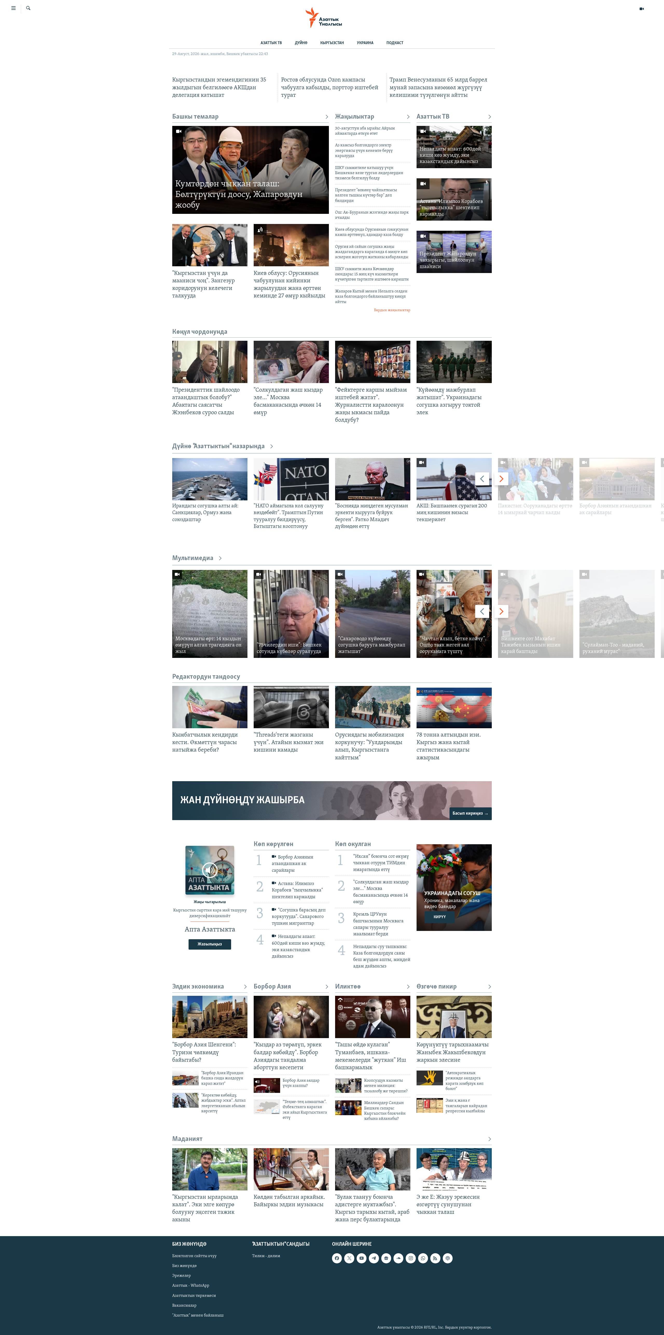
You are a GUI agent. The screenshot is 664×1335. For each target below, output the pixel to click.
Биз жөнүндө (184, 1266)
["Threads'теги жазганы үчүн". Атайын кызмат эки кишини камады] (291, 707)
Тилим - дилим (266, 1256)
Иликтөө (348, 986)
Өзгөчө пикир (437, 986)
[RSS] (435, 1258)
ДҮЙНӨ (301, 43)
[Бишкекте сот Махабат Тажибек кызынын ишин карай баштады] (535, 614)
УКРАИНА (365, 43)
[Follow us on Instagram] (411, 1258)
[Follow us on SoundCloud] (398, 1258)
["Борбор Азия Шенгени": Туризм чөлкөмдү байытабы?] (209, 1017)
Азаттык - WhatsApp (190, 1286)
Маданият (187, 1139)
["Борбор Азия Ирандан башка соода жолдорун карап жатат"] (185, 1078)
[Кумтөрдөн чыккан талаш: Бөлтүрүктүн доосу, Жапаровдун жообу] (250, 170)
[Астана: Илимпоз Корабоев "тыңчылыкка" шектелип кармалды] (454, 199)
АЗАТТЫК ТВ (271, 43)
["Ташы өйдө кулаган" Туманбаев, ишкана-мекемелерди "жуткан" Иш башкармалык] (372, 1017)
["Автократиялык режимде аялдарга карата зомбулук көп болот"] (430, 1078)
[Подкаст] (448, 1258)
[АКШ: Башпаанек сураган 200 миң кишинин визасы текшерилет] (454, 479)
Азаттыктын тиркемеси (194, 1296)
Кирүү (440, 917)
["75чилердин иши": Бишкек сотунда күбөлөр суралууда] (291, 614)
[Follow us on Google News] (386, 1258)
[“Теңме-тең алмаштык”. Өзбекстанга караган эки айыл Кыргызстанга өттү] (267, 1106)
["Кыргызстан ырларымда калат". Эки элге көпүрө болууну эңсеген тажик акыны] (209, 1169)
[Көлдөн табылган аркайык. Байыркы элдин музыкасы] (291, 1169)
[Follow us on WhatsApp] (423, 1258)
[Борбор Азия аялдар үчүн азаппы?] (267, 1085)
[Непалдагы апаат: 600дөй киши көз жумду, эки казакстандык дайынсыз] (454, 147)
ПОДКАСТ (394, 43)
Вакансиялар (184, 1306)
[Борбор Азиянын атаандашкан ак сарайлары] (617, 479)
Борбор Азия (272, 986)
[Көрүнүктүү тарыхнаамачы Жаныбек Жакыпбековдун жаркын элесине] (454, 1017)
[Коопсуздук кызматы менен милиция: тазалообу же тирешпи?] (348, 1085)
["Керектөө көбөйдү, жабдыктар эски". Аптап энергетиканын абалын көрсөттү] (185, 1100)
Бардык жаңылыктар (392, 310)
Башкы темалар (195, 116)
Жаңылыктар (354, 116)
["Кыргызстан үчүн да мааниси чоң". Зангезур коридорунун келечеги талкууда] (209, 245)
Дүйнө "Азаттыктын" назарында (218, 446)
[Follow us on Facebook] (337, 1258)
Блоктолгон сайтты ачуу (194, 1256)
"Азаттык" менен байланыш (198, 1315)
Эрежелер (181, 1276)
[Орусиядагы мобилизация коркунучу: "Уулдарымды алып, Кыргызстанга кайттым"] (372, 707)
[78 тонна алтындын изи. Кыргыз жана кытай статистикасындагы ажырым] (454, 707)
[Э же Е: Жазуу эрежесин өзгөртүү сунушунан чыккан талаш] (454, 1169)
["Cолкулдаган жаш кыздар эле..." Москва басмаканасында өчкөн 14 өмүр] (291, 362)
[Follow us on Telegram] (374, 1258)
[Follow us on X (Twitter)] (349, 1258)
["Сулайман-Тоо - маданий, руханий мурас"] (617, 614)
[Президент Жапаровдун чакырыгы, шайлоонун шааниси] (454, 252)
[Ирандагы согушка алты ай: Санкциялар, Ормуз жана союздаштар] (209, 479)
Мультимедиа (192, 558)
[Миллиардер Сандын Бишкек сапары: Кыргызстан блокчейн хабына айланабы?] (348, 1107)
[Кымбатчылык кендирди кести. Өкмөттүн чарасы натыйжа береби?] (209, 707)
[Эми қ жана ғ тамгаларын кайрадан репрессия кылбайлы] (430, 1105)
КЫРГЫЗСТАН (332, 43)
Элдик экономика (198, 986)
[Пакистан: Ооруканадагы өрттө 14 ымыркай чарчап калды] (535, 479)
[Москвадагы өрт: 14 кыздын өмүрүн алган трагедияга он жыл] (209, 614)
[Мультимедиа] (641, 8)
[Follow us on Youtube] (361, 1258)
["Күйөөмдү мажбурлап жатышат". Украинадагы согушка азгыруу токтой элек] (454, 362)
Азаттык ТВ (433, 116)
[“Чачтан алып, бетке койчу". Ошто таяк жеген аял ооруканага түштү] (454, 614)
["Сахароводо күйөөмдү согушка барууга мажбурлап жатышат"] (372, 614)
